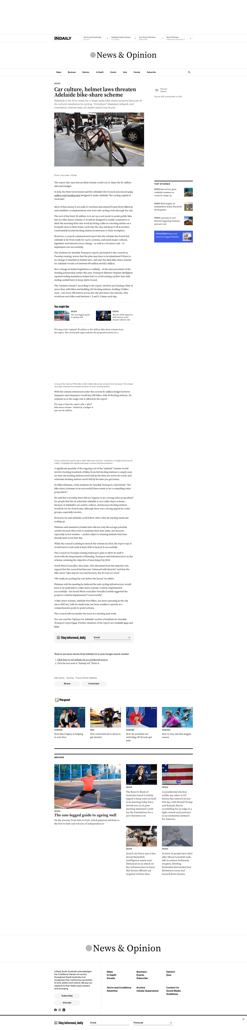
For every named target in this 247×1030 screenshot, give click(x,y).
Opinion (85, 72)
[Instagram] (59, 1010)
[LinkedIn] (64, 1010)
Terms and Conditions (119, 987)
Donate (137, 72)
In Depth (100, 72)
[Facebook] (55, 1010)
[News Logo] (123, 55)
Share (67, 683)
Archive (140, 987)
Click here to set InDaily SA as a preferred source (82, 659)
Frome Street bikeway (86, 678)
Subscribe (151, 72)
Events (113, 72)
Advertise (112, 990)
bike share (59, 678)
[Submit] (128, 637)
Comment (93, 683)
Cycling (70, 678)
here (74, 622)
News (58, 72)
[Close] (243, 1019)
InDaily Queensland (147, 990)
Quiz (125, 72)
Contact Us (172, 987)
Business (72, 72)
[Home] (68, 38)
